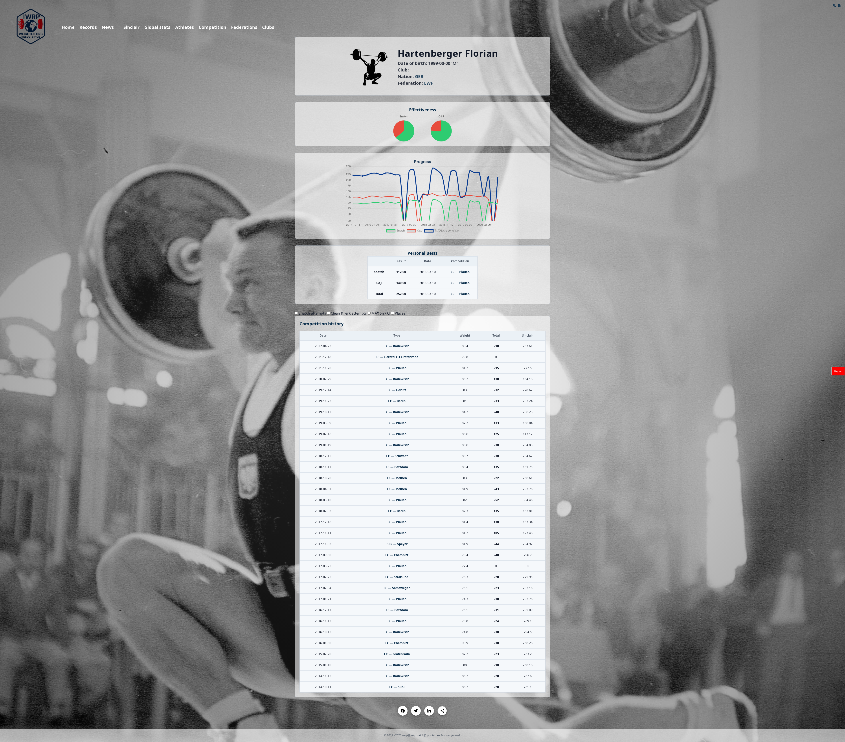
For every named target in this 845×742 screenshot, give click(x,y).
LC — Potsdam (397, 467)
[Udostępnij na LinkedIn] (429, 711)
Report (838, 371)
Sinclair (131, 27)
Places (399, 313)
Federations (244, 27)
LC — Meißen (397, 478)
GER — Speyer (397, 544)
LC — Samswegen (397, 588)
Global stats (157, 27)
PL (834, 5)
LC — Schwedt (397, 456)
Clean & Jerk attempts (348, 313)
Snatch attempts (312, 313)
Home (68, 27)
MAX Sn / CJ (380, 313)
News (108, 27)
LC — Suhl (396, 687)
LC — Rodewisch (396, 346)
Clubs (268, 27)
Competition (212, 27)
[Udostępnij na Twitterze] (416, 711)
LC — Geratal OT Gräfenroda (397, 357)
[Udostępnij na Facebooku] (403, 711)
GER (419, 76)
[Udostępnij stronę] (442, 711)
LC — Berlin (397, 401)
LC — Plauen (460, 272)
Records (88, 27)
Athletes (184, 27)
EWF (428, 83)
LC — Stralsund (396, 577)
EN (839, 5)
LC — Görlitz (397, 390)
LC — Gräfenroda (397, 654)
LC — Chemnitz (396, 555)
